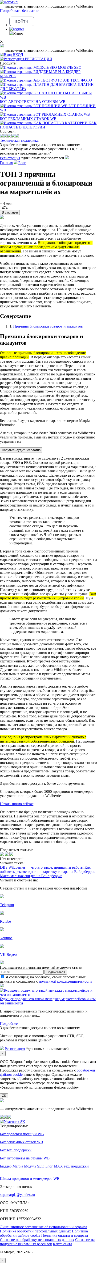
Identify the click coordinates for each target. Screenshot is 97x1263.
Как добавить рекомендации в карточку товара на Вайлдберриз (47, 869)
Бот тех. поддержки (16, 1150)
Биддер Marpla (11, 1166)
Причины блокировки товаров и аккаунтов (48, 326)
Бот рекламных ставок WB (21, 1142)
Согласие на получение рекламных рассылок (47, 1242)
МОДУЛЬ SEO (69, 67)
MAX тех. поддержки (71, 1166)
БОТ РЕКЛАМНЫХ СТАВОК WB (28, 119)
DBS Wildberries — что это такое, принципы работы (42, 867)
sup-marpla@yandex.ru (17, 1195)
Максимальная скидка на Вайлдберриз (31, 876)
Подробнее (9, 1023)
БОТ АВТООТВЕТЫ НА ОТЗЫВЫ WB (32, 102)
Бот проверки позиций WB (22, 1134)
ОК (4, 1096)
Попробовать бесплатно (19, 11)
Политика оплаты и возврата (64, 1235)
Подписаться (55, 972)
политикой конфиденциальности (65, 981)
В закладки (10, 212)
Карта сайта (62, 1244)
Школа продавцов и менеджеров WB (30, 1178)
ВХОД (18, 55)
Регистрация (10, 158)
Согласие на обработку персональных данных (37, 1240)
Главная (6, 163)
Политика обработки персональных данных (35, 1231)
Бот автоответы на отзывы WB (25, 1158)
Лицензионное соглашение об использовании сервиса (43, 1227)
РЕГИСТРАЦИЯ (38, 59)
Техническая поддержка (19, 140)
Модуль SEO (34, 1166)
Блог (22, 163)
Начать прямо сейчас (16, 804)
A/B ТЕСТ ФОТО (77, 80)
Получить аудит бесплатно (21, 450)
